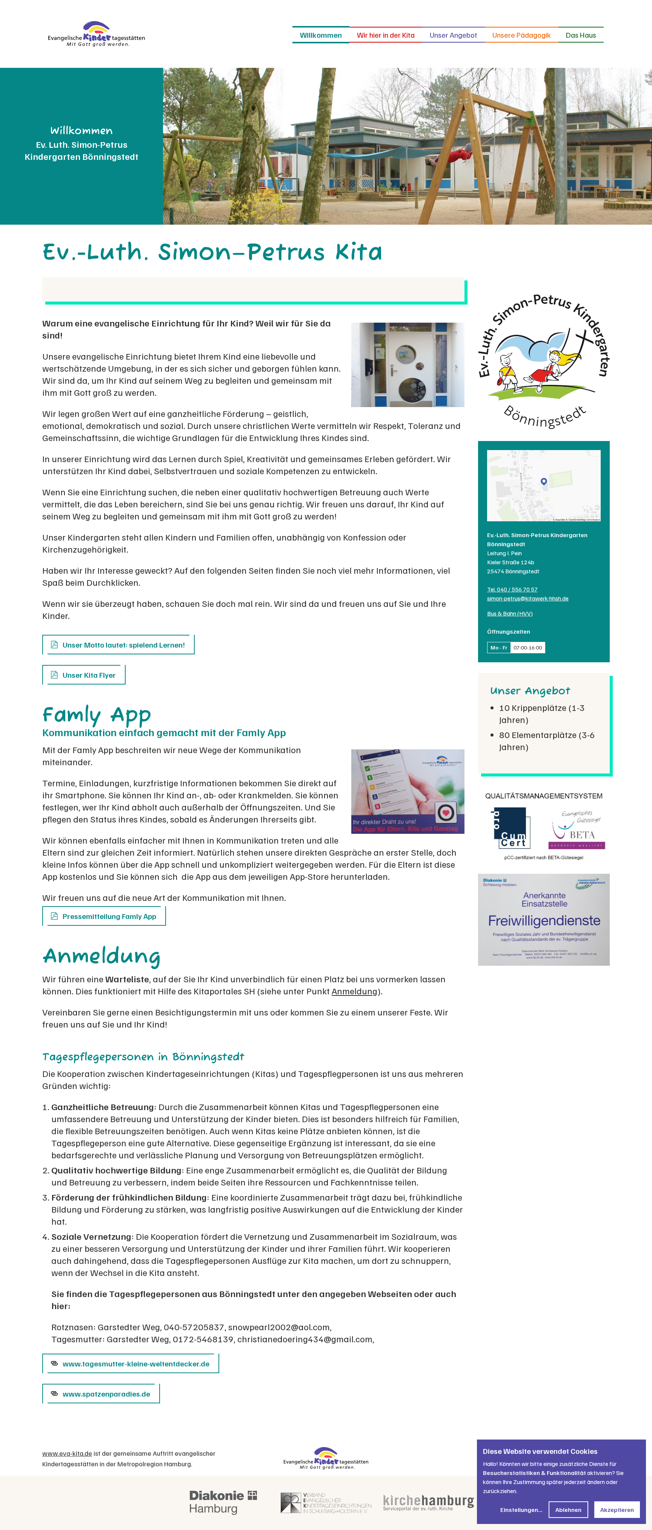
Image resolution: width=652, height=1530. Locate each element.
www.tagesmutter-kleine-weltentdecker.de (136, 1363)
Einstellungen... (521, 1509)
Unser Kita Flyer (89, 675)
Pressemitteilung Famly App (109, 916)
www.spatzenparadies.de (106, 1393)
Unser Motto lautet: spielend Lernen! (124, 644)
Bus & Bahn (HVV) (510, 613)
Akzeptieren (617, 1509)
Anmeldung (354, 990)
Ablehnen (568, 1509)
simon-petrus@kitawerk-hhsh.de (528, 598)
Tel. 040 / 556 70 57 (512, 589)
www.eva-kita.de (67, 1453)
